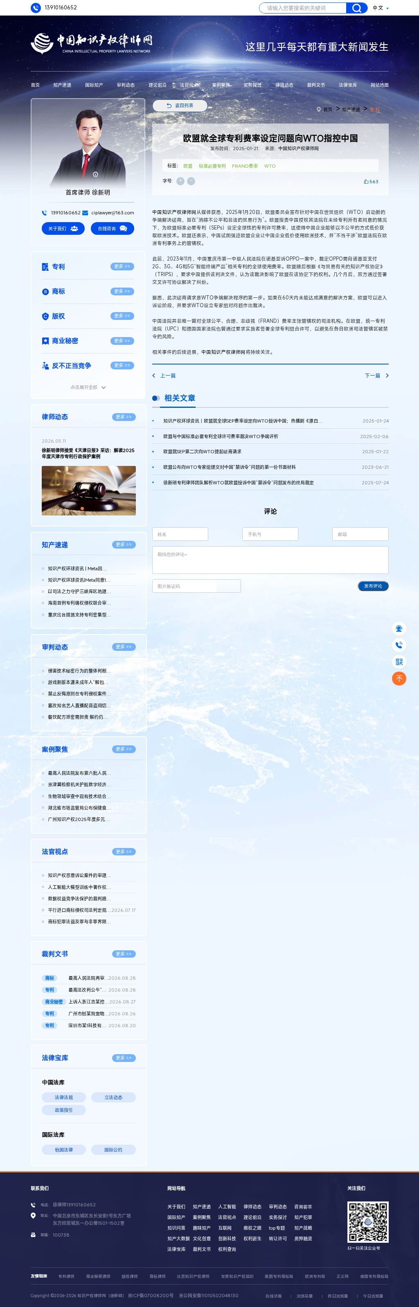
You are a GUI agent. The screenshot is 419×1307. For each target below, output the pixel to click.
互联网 (225, 1228)
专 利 (374, 109)
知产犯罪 (303, 1217)
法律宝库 (348, 85)
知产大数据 (178, 1238)
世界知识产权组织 (237, 1276)
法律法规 (64, 1097)
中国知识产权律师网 (298, 148)
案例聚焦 (221, 85)
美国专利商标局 (279, 1276)
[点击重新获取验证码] (228, 586)
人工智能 (227, 1207)
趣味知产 (202, 1228)
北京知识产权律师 (193, 1276)
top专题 (277, 1228)
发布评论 (373, 585)
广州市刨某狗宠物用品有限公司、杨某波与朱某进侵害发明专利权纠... (102, 1013)
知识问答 (176, 1228)
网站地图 (380, 85)
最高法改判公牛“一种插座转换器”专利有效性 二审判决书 (102, 990)
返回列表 (184, 105)
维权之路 (252, 1228)
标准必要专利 (212, 166)
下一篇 (373, 375)
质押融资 (303, 1238)
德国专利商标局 (374, 1276)
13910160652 (60, 7)
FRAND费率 (245, 166)
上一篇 (168, 375)
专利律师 (66, 1276)
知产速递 (62, 85)
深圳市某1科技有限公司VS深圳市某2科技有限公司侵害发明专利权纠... (102, 1025)
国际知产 (94, 85)
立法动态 (113, 1097)
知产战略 (303, 1228)
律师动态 (284, 85)
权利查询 (227, 1249)
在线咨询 (107, 228)
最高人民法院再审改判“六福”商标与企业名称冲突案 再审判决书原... (102, 978)
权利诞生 (252, 1238)
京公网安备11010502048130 (209, 1295)
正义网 (342, 1276)
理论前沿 (158, 85)
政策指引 (64, 1110)
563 (373, 181)
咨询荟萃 (303, 1207)
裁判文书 (316, 85)
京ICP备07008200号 (150, 1295)
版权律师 (130, 1276)
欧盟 (187, 166)
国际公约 (113, 1150)
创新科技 (227, 1238)
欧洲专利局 (315, 1276)
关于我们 (57, 228)
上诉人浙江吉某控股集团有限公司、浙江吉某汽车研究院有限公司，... (102, 1002)
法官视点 (189, 85)
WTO (270, 166)
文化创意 (202, 1238)
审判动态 (126, 85)
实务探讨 (252, 85)
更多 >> (122, 266)
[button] (82, 508)
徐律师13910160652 (74, 1204)
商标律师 (157, 1276)
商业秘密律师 (98, 1276)
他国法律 (64, 1150)
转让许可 (278, 1238)
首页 (35, 85)
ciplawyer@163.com (112, 212)
